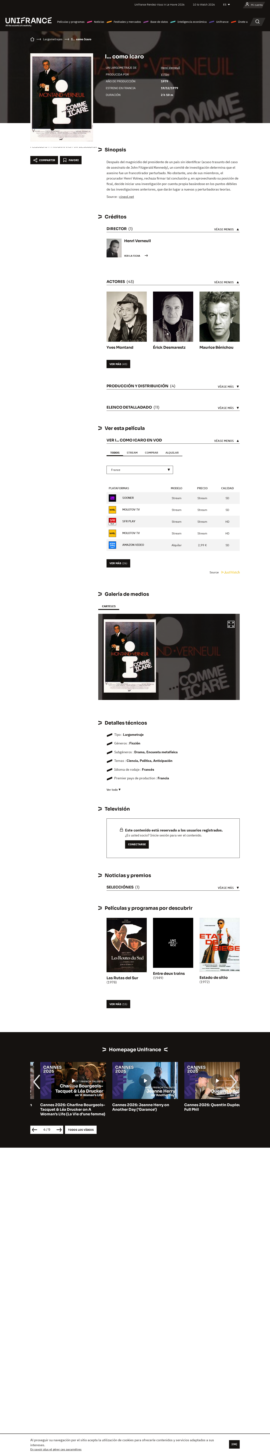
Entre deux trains (169, 973)
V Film (165, 74)
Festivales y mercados (127, 22)
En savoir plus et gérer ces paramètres (56, 1449)
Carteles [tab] (109, 606)
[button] (231, 624)
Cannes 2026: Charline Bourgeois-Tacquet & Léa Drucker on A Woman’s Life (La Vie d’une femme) (62, 1109)
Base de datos (159, 22)
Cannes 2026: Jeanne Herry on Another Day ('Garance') (130, 1107)
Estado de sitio (213, 977)
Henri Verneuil (170, 67)
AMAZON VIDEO (133, 545)
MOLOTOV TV (131, 509)
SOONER (128, 498)
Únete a (243, 22)
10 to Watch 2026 (204, 4)
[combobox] (140, 470)
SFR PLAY (128, 521)
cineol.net (126, 197)
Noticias (99, 22)
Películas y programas (70, 22)
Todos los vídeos (81, 1129)
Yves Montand (120, 347)
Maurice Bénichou (216, 347)
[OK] (234, 1444)
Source (214, 572)
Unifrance (222, 22)
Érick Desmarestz (169, 347)
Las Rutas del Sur (122, 978)
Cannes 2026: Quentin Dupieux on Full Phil (206, 1107)
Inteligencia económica (192, 22)
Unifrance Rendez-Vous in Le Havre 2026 (159, 4)
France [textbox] (115, 470)
